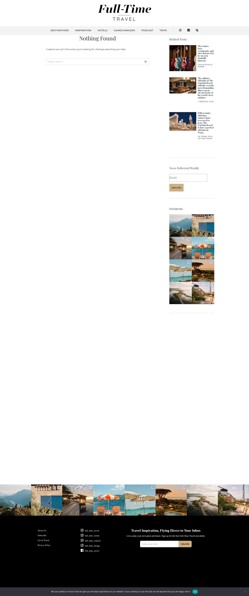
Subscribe (176, 187)
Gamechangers (124, 30)
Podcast (147, 30)
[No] (245, 591)
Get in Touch (43, 540)
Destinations (59, 30)
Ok (195, 591)
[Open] (180, 225)
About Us (42, 530)
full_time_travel (180, 217)
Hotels (102, 30)
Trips (163, 30)
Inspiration (83, 30)
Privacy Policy (44, 545)
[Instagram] (189, 234)
